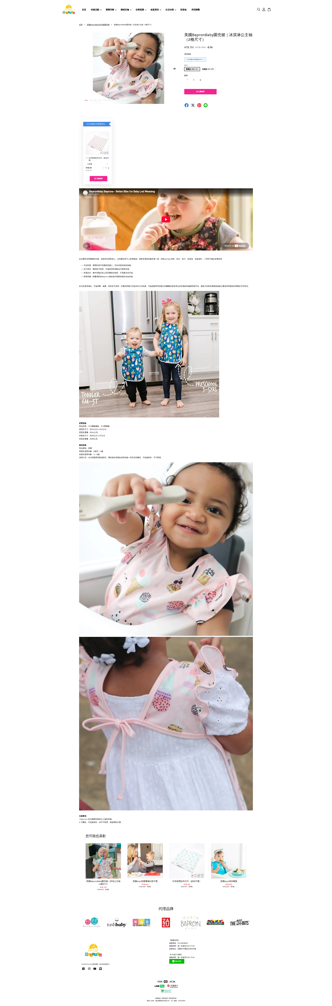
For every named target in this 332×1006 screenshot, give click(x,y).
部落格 (183, 9)
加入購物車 (98, 179)
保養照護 (140, 9)
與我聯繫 (196, 9)
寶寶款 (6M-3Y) (192, 69)
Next (174, 69)
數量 (186, 75)
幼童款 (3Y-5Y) (208, 69)
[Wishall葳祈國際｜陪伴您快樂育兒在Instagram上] (89, 970)
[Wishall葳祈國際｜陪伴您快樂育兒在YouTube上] (95, 970)
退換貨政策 (172, 998)
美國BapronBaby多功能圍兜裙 (98, 25)
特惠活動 (95, 9)
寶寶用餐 (110, 9)
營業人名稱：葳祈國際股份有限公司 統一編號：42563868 (166, 1001)
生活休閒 (169, 9)
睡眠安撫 (125, 9)
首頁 (84, 9)
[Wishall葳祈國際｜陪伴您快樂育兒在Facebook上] (83, 970)
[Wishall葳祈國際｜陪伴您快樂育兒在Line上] (100, 970)
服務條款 (158, 998)
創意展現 (155, 9)
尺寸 (186, 65)
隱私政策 (165, 998)
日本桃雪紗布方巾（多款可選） (99, 159)
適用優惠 (187, 54)
